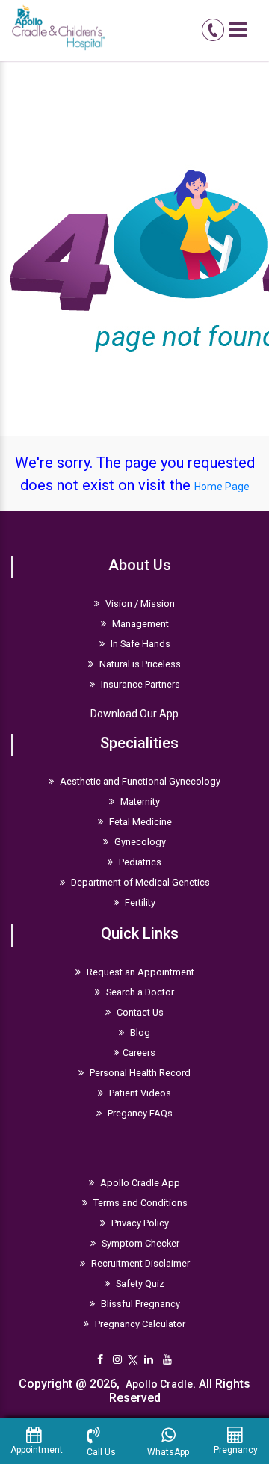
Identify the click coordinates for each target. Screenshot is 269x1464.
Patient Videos (139, 1093)
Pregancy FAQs (139, 1113)
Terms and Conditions (139, 1202)
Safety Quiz (139, 1283)
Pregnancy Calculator (139, 1323)
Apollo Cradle (159, 1384)
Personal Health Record (139, 1072)
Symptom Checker (139, 1243)
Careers (139, 1052)
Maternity (139, 801)
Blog (139, 1032)
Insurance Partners (139, 684)
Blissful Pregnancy (139, 1303)
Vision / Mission (139, 603)
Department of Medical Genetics (139, 882)
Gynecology (139, 841)
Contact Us (139, 1012)
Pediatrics (139, 862)
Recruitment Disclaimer (139, 1263)
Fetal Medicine (139, 821)
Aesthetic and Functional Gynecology (139, 781)
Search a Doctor (139, 992)
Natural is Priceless (139, 664)
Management (139, 623)
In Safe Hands (139, 643)
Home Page (222, 486)
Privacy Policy (139, 1223)
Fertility (139, 902)
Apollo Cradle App (139, 1182)
